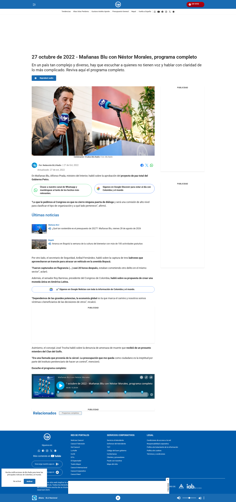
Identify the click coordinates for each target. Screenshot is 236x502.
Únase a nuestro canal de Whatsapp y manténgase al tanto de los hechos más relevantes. (59, 190)
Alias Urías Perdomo (81, 12)
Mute (178, 498)
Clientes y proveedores (115, 457)
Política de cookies (154, 451)
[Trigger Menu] (34, 4)
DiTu (72, 457)
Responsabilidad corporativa (158, 444)
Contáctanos (112, 454)
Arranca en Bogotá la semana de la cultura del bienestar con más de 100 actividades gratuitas (97, 243)
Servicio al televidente (115, 440)
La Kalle (74, 451)
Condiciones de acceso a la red (159, 440)
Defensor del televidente (116, 444)
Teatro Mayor (76, 464)
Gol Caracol (75, 447)
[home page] (118, 4)
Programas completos (70, 413)
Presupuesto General (120, 12)
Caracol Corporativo (78, 471)
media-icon (118, 497)
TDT (108, 447)
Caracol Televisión (78, 444)
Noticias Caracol (77, 440)
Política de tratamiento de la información (162, 447)
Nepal (133, 12)
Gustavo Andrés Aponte (101, 12)
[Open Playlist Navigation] (203, 498)
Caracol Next (76, 474)
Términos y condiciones (156, 454)
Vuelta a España (145, 12)
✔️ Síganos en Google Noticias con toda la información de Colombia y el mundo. (95, 289)
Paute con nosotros (114, 461)
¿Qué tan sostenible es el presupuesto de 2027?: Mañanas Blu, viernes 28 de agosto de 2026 (96, 228)
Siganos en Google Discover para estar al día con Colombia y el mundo (127, 188)
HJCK (73, 454)
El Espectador (76, 461)
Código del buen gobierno (116, 451)
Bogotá (51, 240)
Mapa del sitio (112, 464)
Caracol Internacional (79, 468)
